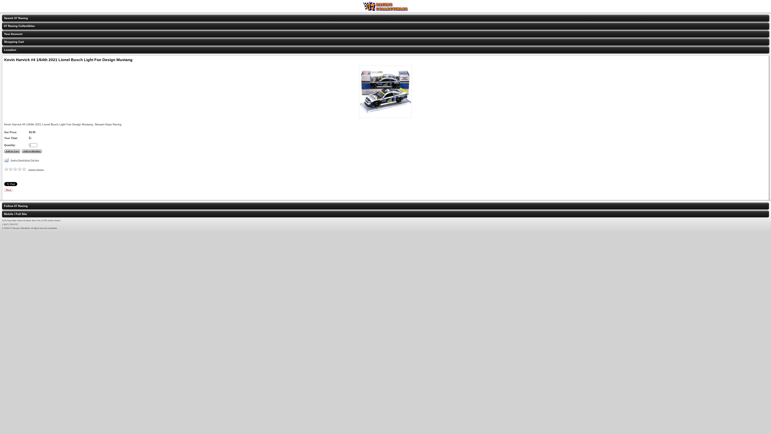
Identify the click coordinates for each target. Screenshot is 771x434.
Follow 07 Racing (16, 206)
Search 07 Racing (16, 18)
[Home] (385, 10)
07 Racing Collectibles (19, 26)
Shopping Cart (14, 41)
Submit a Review (36, 170)
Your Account (13, 34)
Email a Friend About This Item (25, 160)
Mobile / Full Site (15, 214)
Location (10, 49)
